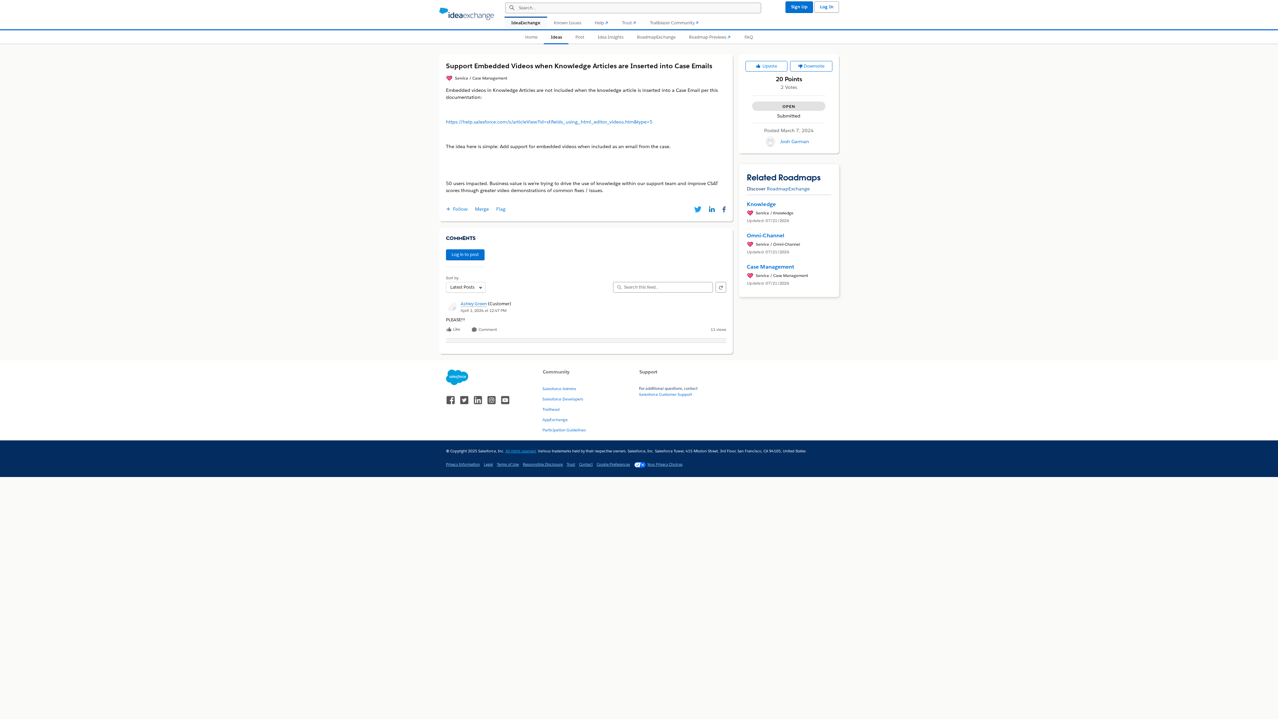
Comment (487, 329)
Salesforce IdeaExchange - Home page (466, 14)
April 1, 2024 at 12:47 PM (484, 310)
